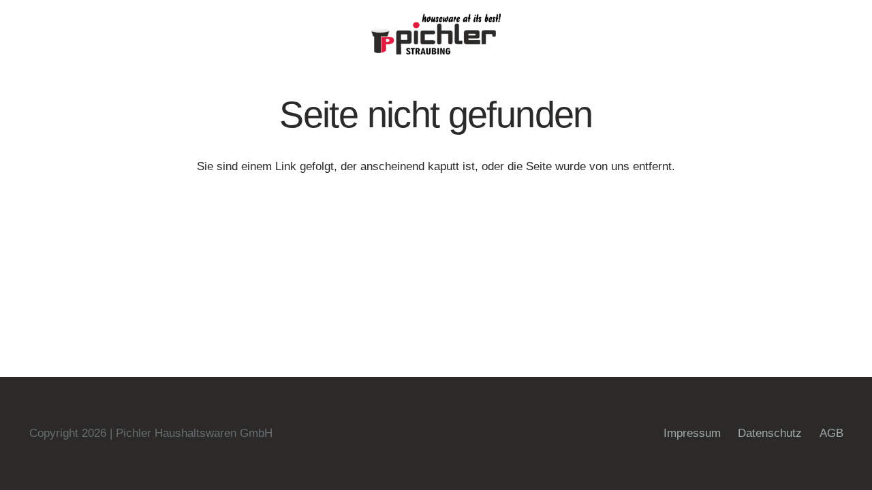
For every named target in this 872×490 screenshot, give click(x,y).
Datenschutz (770, 433)
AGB (831, 433)
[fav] (436, 34)
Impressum (692, 433)
